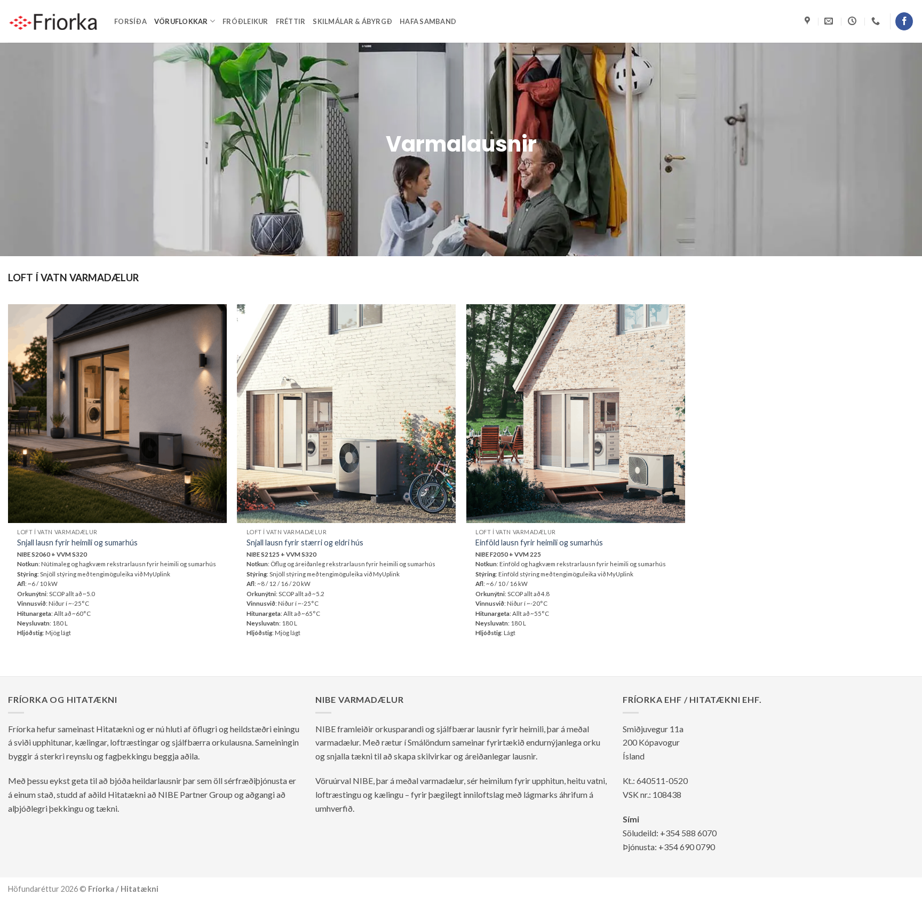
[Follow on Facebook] (904, 21)
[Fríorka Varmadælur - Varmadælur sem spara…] (53, 21)
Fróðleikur (245, 21)
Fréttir (291, 21)
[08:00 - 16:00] (853, 21)
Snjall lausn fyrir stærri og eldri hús (305, 542)
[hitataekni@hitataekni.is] (830, 21)
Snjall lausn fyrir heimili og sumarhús (77, 542)
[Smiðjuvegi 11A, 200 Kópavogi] (809, 21)
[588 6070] (877, 21)
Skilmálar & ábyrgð (352, 21)
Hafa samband (428, 21)
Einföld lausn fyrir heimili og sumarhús (539, 542)
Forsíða (130, 21)
